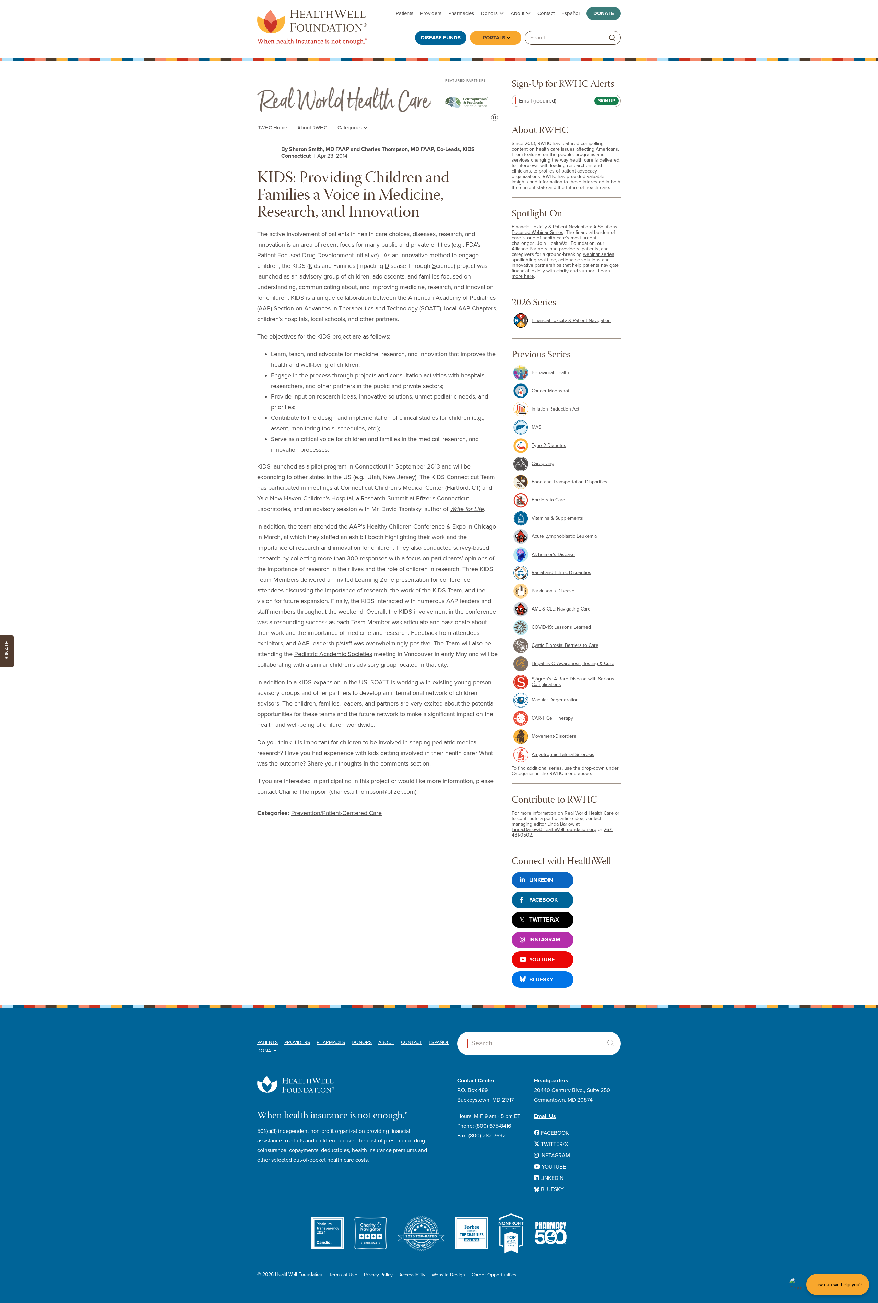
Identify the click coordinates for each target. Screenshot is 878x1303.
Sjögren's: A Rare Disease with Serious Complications (573, 681)
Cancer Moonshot (550, 391)
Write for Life (467, 509)
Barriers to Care (548, 500)
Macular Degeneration (555, 700)
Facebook (543, 900)
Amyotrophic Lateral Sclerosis (563, 754)
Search (610, 1043)
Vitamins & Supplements (557, 518)
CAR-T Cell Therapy (552, 718)
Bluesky (541, 979)
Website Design (448, 1275)
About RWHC (312, 128)
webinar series (598, 254)
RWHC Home (272, 128)
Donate (603, 13)
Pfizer (423, 498)
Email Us (545, 1116)
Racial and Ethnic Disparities (561, 573)
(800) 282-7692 (487, 1135)
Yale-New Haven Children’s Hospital (305, 498)
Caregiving (543, 463)
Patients (404, 13)
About (517, 13)
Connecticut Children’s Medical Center (392, 487)
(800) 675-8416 (493, 1126)
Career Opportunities (494, 1275)
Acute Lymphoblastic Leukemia (564, 536)
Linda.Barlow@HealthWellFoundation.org (554, 829)
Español (570, 13)
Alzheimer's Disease (553, 554)
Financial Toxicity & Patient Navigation (571, 320)
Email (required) (537, 101)
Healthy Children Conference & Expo (416, 526)
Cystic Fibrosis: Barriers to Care (565, 645)
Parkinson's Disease (553, 591)
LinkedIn (541, 880)
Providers (430, 13)
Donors (489, 13)
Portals (494, 38)
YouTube (542, 959)
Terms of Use (343, 1275)
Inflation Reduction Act (555, 409)
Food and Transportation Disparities (569, 482)
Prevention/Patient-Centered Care (336, 813)
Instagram (544, 939)
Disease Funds (441, 38)
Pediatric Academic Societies (333, 654)
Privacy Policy (378, 1275)
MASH (538, 427)
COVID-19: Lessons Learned (561, 627)
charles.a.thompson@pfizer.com (373, 791)
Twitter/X (544, 920)
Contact (546, 13)
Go (612, 38)
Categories (350, 128)
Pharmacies (461, 13)
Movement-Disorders (554, 736)
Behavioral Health (550, 373)
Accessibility (412, 1275)
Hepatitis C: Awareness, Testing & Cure (573, 663)
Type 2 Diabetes (549, 445)
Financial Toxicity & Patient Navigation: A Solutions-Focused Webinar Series (565, 229)
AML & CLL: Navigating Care (561, 609)
